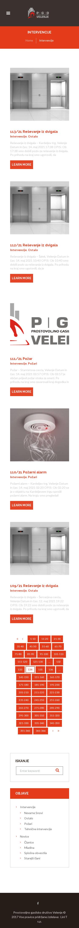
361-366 (41, 730)
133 (20, 669)
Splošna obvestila (35, 853)
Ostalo (33, 136)
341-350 (54, 723)
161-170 (54, 677)
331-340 (39, 723)
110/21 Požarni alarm (28, 472)
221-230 (54, 692)
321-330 (23, 723)
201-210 (23, 692)
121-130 (38, 661)
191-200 (54, 684)
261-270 (23, 707)
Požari (32, 363)
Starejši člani (32, 858)
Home (29, 40)
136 (50, 669)
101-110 (58, 654)
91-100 (44, 654)
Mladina (29, 847)
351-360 (25, 730)
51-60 (45, 646)
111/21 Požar (21, 359)
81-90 (30, 654)
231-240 (23, 700)
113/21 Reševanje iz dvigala (34, 132)
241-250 (39, 700)
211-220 (39, 692)
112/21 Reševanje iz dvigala (34, 245)
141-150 (23, 677)
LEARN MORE (21, 164)
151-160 (39, 677)
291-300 (23, 715)
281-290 (54, 707)
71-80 (18, 654)
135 (40, 669)
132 (58, 661)
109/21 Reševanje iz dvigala (34, 586)
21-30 (57, 638)
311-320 (54, 715)
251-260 (54, 700)
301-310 (39, 715)
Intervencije (18, 136)
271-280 (39, 707)
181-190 (39, 684)
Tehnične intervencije (38, 829)
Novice (24, 836)
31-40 (20, 646)
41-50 (32, 646)
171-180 (23, 684)
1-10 (32, 638)
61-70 (58, 646)
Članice (29, 842)
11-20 (44, 638)
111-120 (22, 661)
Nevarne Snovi (33, 813)
